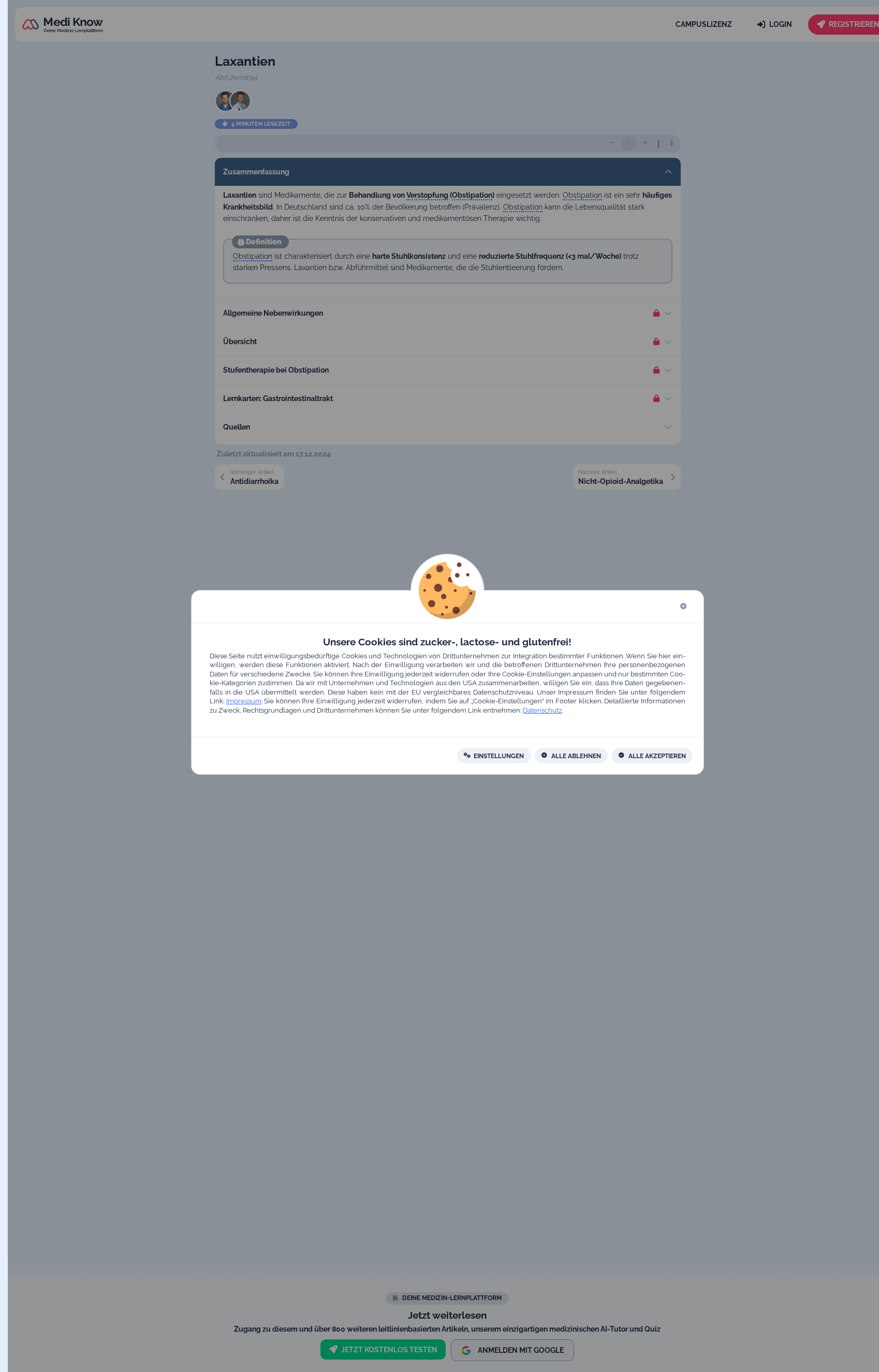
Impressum (243, 701)
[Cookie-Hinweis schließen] (683, 607)
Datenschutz (542, 710)
